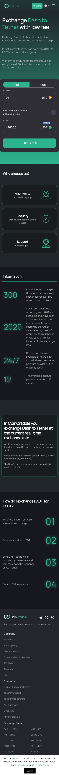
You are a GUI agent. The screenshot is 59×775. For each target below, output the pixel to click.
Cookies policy (11, 651)
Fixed (43, 84)
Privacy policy (42, 765)
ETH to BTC (36, 734)
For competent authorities (17, 657)
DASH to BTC (10, 729)
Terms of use (23, 765)
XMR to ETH (36, 729)
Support (22, 242)
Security (22, 216)
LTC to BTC (9, 740)
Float (16, 84)
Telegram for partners (14, 698)
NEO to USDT (37, 740)
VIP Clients (37, 6)
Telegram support (12, 692)
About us (8, 669)
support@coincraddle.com (17, 686)
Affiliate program (12, 716)
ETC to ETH (9, 746)
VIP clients (9, 710)
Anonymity (22, 193)
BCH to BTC (36, 746)
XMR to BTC (9, 734)
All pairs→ (35, 751)
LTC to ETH (9, 751)
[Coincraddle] (12, 5)
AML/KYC (8, 663)
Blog (6, 674)
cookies (16, 758)
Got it (30, 770)
